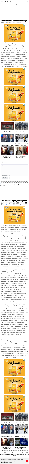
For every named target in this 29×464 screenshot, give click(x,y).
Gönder (5, 177)
